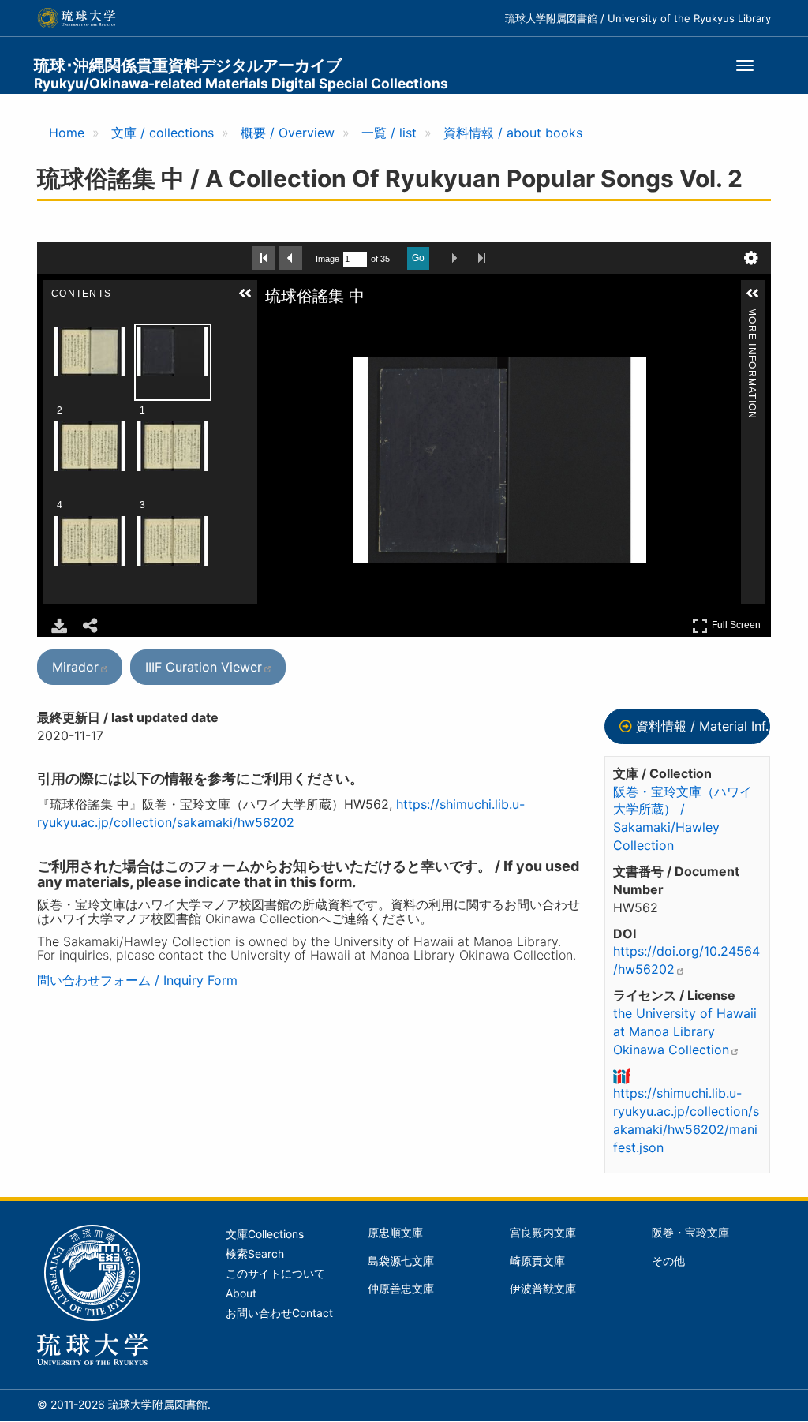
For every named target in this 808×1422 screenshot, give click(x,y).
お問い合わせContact (279, 1313)
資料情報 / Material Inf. (702, 726)
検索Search (255, 1254)
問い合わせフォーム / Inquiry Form (137, 980)
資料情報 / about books (512, 132)
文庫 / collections (162, 132)
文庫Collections (265, 1234)
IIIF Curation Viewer (203, 667)
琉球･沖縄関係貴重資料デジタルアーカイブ (241, 74)
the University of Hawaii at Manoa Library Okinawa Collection (685, 1031)
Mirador (75, 667)
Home (66, 132)
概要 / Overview (288, 132)
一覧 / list (389, 132)
